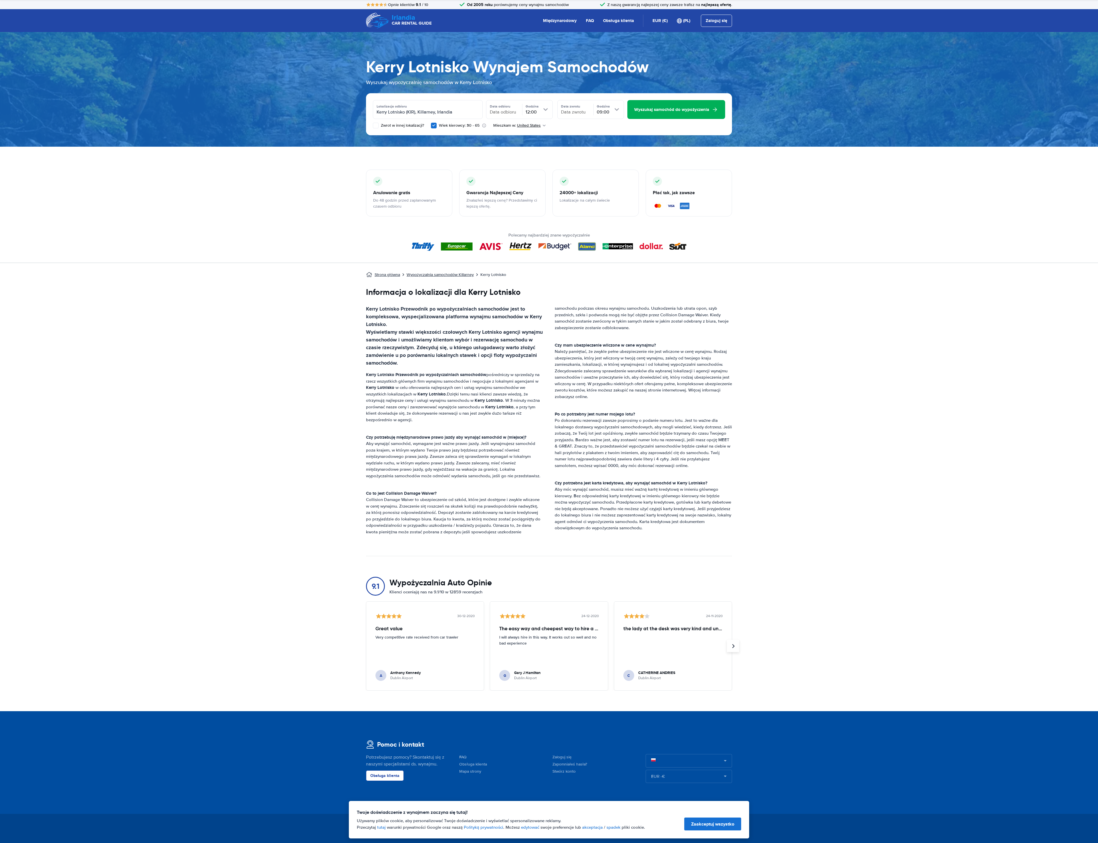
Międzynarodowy (560, 20)
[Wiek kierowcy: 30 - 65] (434, 125)
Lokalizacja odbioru (392, 106)
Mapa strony (470, 771)
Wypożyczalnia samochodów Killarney (440, 274)
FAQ (590, 20)
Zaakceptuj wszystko (712, 824)
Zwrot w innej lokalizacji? (402, 125)
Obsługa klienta (618, 20)
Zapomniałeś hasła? (569, 764)
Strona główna (387, 274)
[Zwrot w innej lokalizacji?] (376, 125)
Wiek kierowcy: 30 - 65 (459, 125)
